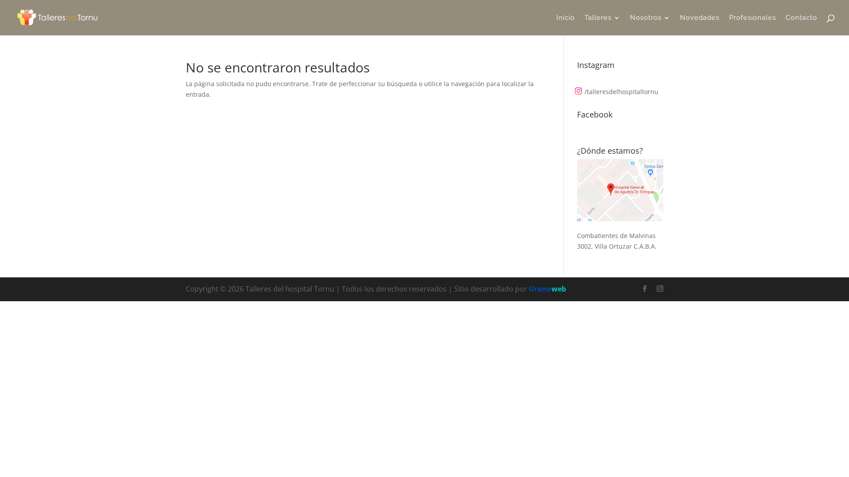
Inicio (565, 18)
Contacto (801, 18)
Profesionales (752, 18)
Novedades (699, 18)
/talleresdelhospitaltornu (621, 91)
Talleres (598, 18)
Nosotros (646, 18)
